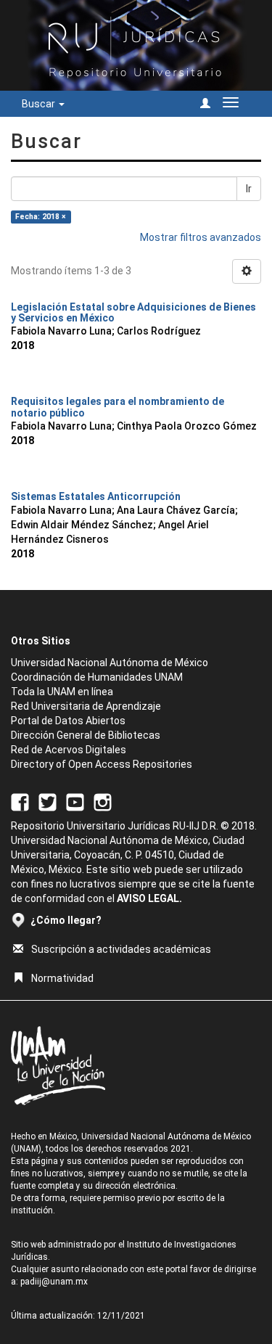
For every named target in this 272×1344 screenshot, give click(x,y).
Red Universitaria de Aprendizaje (86, 706)
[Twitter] (47, 801)
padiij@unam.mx (54, 1282)
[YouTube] (75, 801)
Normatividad (62, 978)
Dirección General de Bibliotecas (85, 735)
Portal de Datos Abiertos (68, 720)
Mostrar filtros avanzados (200, 237)
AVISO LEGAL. (149, 898)
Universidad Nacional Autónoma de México (109, 662)
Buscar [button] (39, 104)
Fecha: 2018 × (40, 216)
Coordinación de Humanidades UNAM (97, 677)
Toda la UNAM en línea (62, 691)
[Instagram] (103, 801)
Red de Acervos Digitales (68, 749)
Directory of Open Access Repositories (101, 764)
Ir (249, 188)
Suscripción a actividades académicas (121, 949)
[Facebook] (20, 801)
